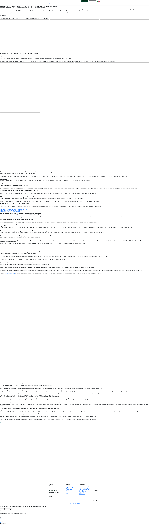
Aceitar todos (2, 508)
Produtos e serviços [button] (63, 3)
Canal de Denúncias (71, 503)
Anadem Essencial (82, 487)
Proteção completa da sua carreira (84, 485)
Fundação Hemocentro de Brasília (10, 273)
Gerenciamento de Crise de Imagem (84, 488)
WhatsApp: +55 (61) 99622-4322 (53, 495)
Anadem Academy (82, 495)
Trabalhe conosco (69, 489)
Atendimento (70, 3)
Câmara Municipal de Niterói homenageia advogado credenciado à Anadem (11, 210)
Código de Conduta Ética (70, 487)
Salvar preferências (3, 523)
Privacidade (68, 488)
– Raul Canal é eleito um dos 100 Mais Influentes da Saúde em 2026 (10, 211)
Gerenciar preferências (8, 508)
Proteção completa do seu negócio (84, 486)
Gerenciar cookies (77, 503)
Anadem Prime (81, 492)
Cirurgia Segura (81, 493)
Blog (73, 3)
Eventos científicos (82, 494)
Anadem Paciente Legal (82, 491)
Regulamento (68, 486)
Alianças (67, 490)
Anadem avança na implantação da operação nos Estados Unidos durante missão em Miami (13, 209)
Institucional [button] (56, 3)
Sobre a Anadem (68, 485)
